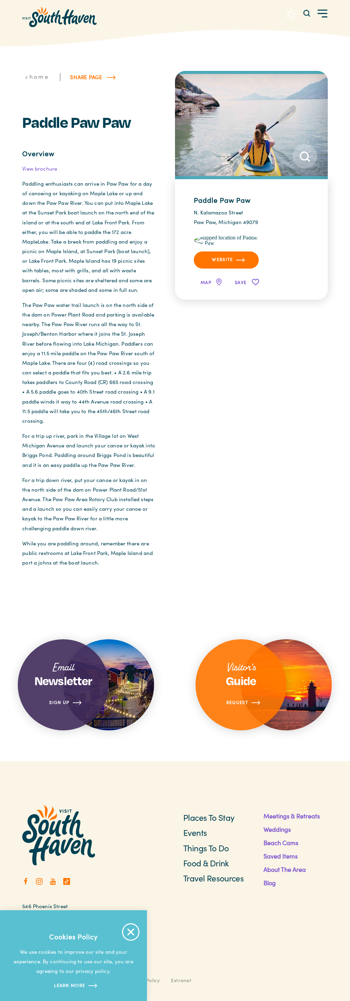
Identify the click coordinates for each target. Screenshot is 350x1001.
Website (222, 259)
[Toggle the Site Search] (307, 13)
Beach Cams (281, 843)
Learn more (69, 985)
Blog (270, 883)
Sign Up (59, 702)
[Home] (59, 17)
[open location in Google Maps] (228, 240)
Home (39, 77)
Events (195, 832)
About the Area (285, 869)
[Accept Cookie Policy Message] (130, 932)
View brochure (39, 168)
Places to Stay (208, 817)
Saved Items (281, 856)
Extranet (181, 980)
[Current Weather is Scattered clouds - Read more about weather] (291, 14)
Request (237, 702)
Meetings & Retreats (292, 816)
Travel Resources (213, 878)
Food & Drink (206, 863)
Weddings (277, 829)
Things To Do (206, 848)
